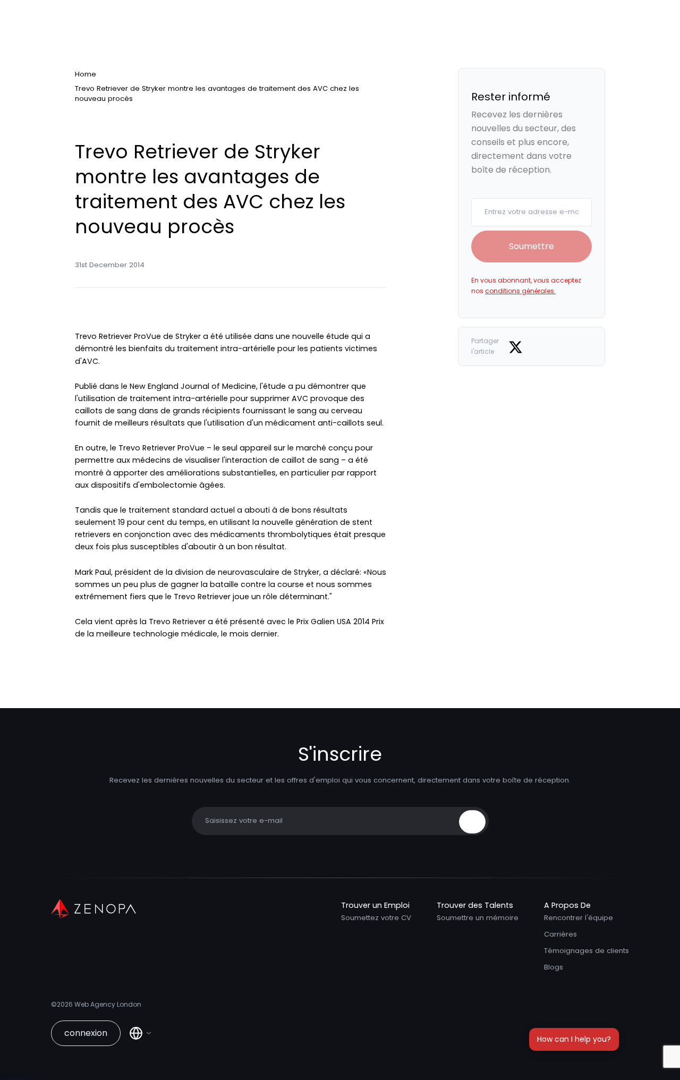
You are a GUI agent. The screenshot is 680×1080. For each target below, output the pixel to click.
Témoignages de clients (586, 951)
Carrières (560, 934)
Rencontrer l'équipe (578, 918)
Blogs (553, 967)
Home (85, 74)
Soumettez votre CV (376, 918)
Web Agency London (107, 1004)
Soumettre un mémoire (477, 918)
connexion (85, 1033)
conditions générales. (520, 290)
